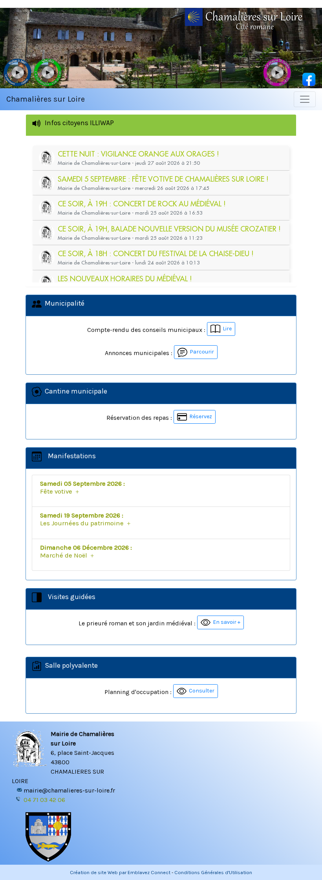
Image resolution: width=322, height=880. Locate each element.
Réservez (199, 416)
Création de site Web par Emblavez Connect (120, 872)
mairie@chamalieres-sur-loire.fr (69, 790)
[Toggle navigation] (305, 99)
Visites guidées (70, 597)
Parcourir (200, 351)
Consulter (200, 690)
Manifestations (70, 456)
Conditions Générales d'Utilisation (213, 872)
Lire (226, 328)
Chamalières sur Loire (45, 99)
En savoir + (225, 622)
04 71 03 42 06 (44, 799)
